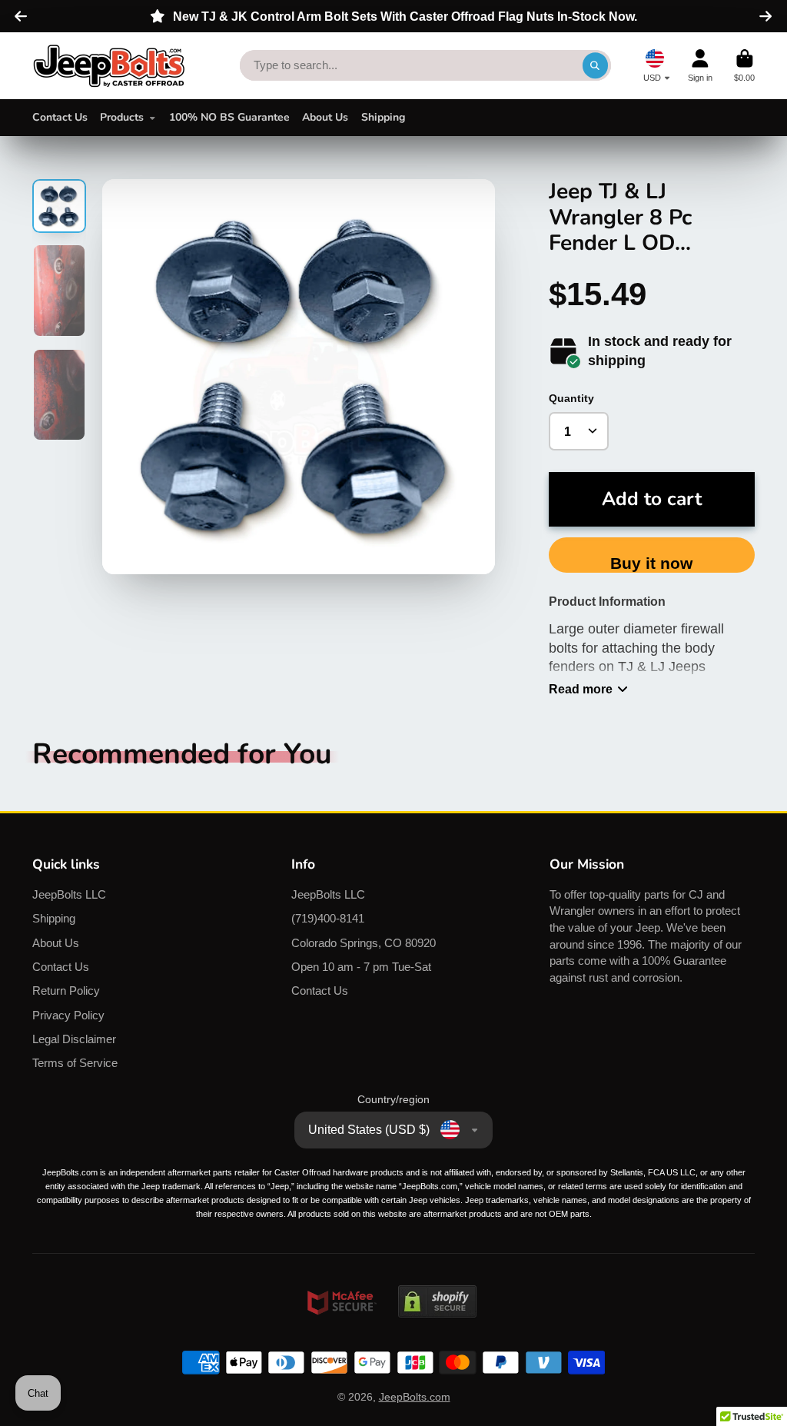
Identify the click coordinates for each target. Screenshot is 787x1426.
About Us (325, 117)
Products (122, 117)
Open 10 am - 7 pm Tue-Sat (361, 966)
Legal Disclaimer (74, 1038)
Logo (109, 65)
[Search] (596, 65)
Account (700, 65)
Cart (744, 65)
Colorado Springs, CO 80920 (363, 942)
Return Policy (66, 990)
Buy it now (651, 563)
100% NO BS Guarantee (229, 117)
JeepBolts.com (414, 1397)
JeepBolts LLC (69, 894)
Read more (581, 689)
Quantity (571, 398)
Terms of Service (75, 1062)
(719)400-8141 (327, 918)
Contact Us (60, 117)
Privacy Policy (68, 1015)
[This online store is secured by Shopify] (437, 1332)
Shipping (383, 117)
